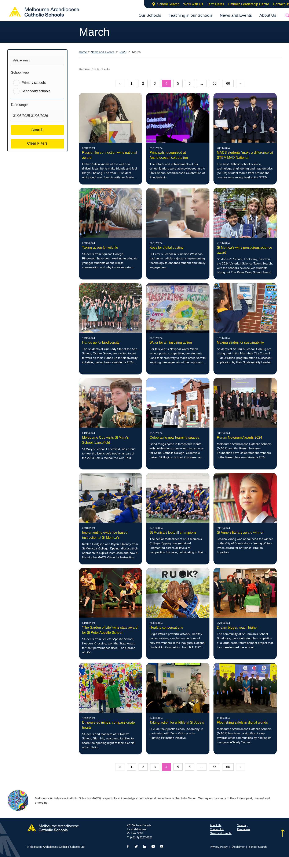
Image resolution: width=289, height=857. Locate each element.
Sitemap (242, 825)
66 (228, 83)
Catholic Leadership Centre (248, 4)
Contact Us (217, 829)
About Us (267, 15)
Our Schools (150, 15)
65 (214, 83)
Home (83, 52)
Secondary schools (36, 91)
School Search (168, 4)
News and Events (236, 15)
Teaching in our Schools (190, 15)
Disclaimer (243, 829)
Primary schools (34, 82)
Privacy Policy (219, 846)
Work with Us (193, 4)
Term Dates (215, 4)
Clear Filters (37, 143)
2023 (123, 52)
